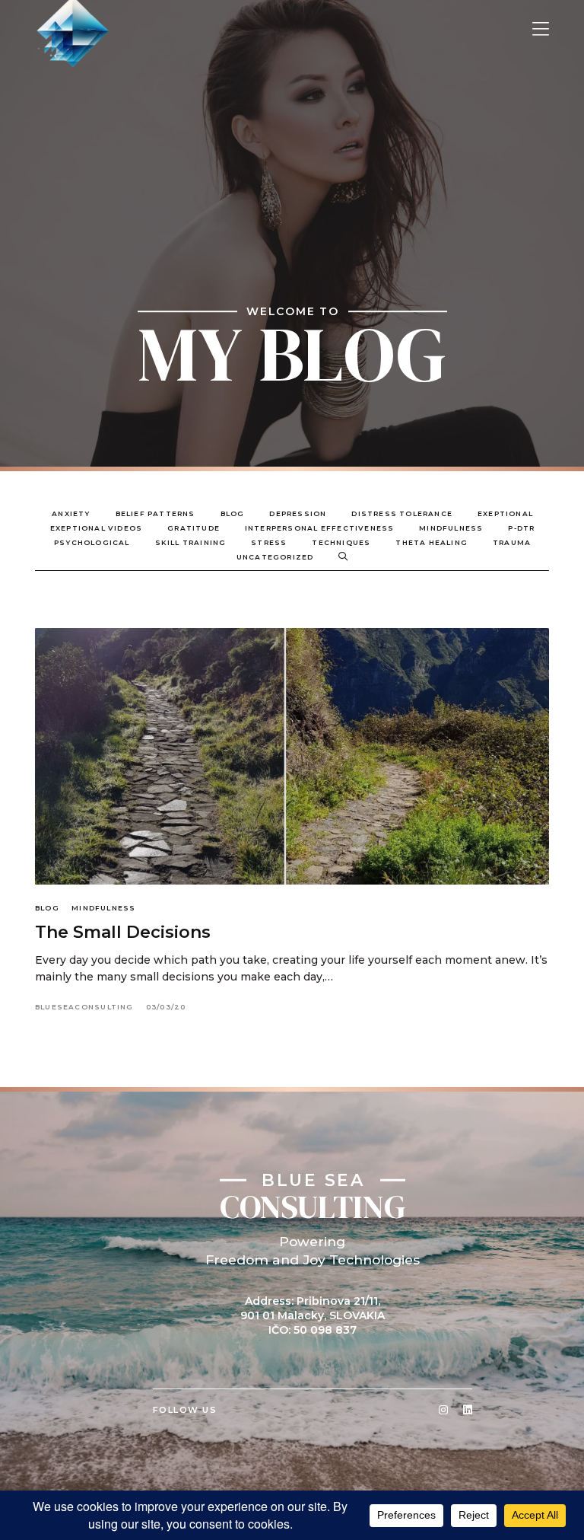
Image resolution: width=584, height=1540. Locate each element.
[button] (540, 29)
